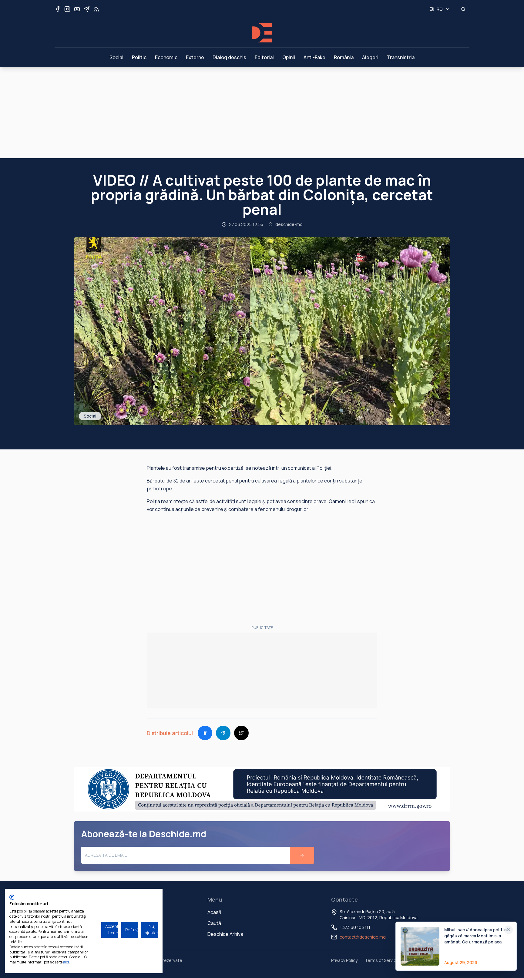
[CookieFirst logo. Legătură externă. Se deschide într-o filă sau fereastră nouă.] (11, 897)
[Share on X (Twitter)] (241, 733)
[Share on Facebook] (205, 733)
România (344, 57)
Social (116, 57)
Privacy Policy (344, 960)
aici (66, 962)
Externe (195, 57)
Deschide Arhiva (225, 934)
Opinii (288, 57)
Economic (166, 57)
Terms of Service (382, 960)
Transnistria (401, 57)
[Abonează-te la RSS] (96, 9)
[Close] (508, 930)
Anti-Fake (314, 57)
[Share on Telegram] (223, 733)
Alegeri (370, 57)
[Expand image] (441, 245)
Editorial (264, 57)
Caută (214, 923)
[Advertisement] (262, 112)
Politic (139, 57)
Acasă (214, 912)
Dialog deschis (229, 57)
